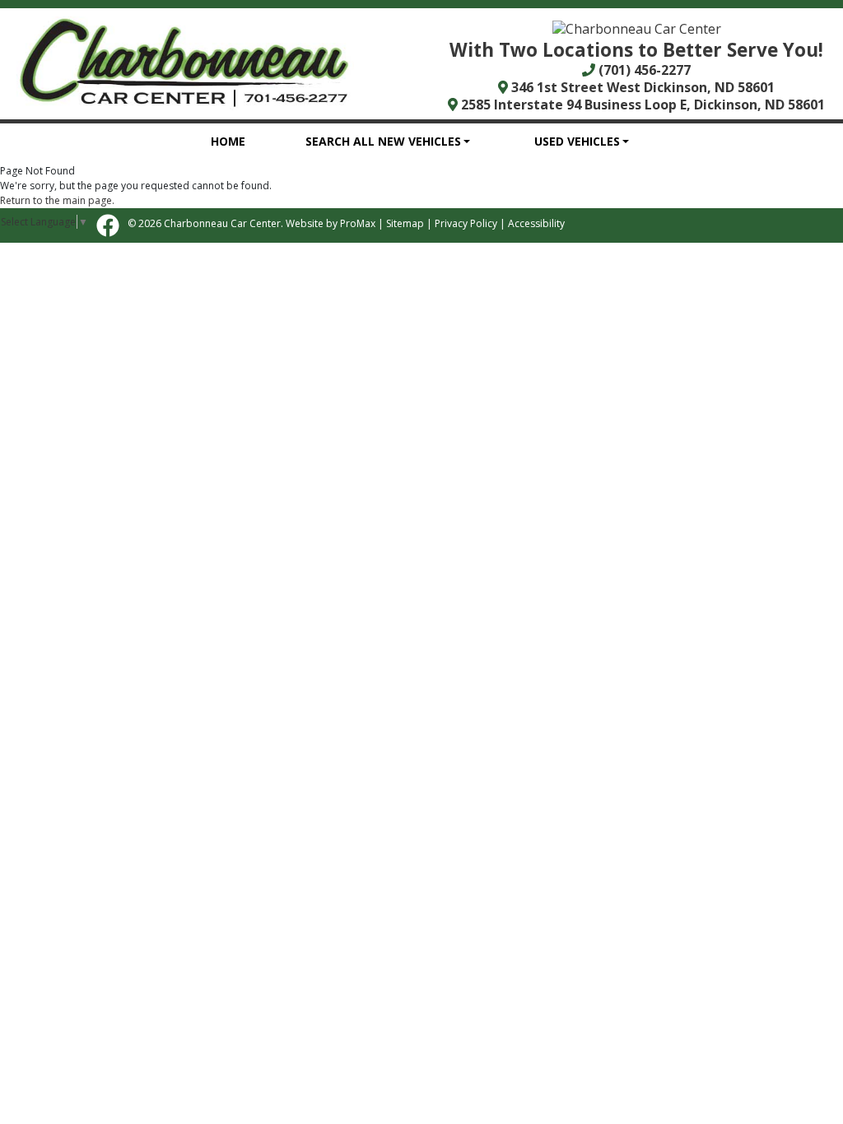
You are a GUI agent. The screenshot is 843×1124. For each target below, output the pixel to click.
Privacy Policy (466, 223)
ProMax (357, 223)
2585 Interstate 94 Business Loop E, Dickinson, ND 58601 (641, 104)
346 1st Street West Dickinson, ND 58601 (641, 87)
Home (228, 141)
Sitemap (405, 223)
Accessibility (536, 223)
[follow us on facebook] (107, 225)
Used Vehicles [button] (577, 141)
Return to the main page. (57, 200)
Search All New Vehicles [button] (383, 141)
